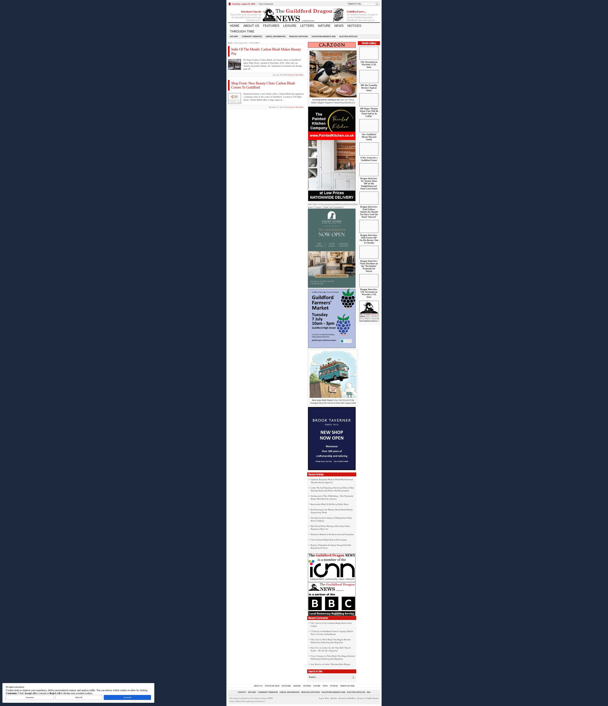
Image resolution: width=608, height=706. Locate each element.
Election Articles (348, 36)
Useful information (275, 36)
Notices (354, 25)
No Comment (289, 75)
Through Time (242, 31)
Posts (327, 698)
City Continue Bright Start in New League (329, 539)
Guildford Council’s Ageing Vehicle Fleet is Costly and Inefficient (332, 632)
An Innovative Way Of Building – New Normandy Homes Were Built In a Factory (332, 497)
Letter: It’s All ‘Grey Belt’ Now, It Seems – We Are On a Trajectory (331, 649)
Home (234, 25)
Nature (324, 25)
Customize (30, 697)
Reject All (78, 697)
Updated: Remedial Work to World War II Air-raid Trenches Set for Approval (332, 481)
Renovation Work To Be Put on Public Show (330, 504)
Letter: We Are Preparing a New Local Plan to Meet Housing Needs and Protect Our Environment (332, 489)
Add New (333, 698)
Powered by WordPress (347, 698)
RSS (368, 692)
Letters (307, 25)
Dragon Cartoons (298, 36)
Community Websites (252, 36)
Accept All (127, 697)
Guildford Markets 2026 (324, 36)
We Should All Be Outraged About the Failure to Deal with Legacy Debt (332, 401)
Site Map (234, 36)
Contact (242, 692)
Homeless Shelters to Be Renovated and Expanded (332, 534)
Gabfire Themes (372, 698)
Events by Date (272, 686)
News (339, 25)
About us (251, 25)
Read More (300, 75)
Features (271, 25)
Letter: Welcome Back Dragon (337, 664)
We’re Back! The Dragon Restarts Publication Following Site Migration (331, 641)
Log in (321, 698)
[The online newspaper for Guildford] (304, 15)
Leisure (289, 25)
